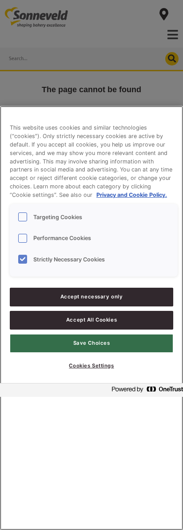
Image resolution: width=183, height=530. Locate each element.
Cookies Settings (91, 366)
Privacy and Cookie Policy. (131, 195)
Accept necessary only (91, 297)
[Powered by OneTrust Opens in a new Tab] (145, 391)
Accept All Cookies (91, 320)
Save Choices (91, 343)
